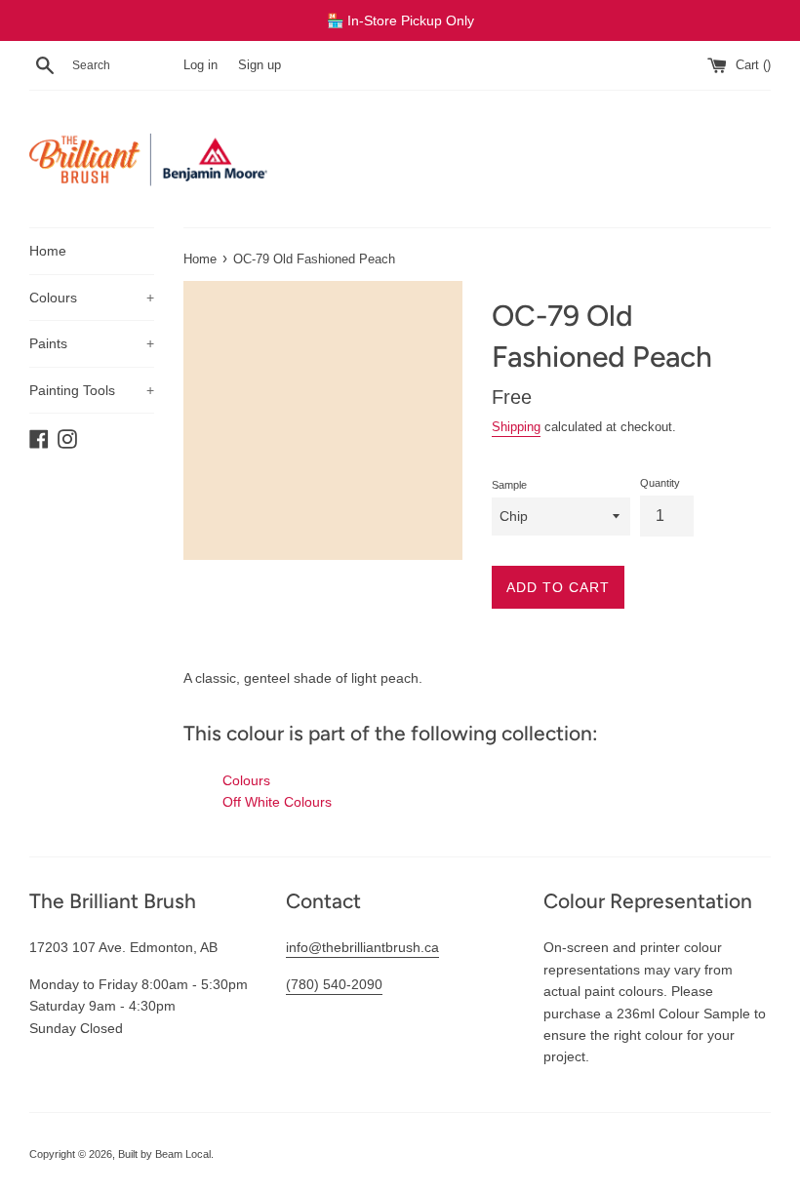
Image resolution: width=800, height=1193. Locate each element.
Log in (200, 65)
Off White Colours (277, 802)
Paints (91, 343)
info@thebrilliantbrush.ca (362, 947)
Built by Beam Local (164, 1154)
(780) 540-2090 (334, 984)
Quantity (660, 483)
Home (47, 250)
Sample (509, 485)
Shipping (516, 426)
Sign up (259, 65)
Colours (91, 297)
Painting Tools (91, 390)
